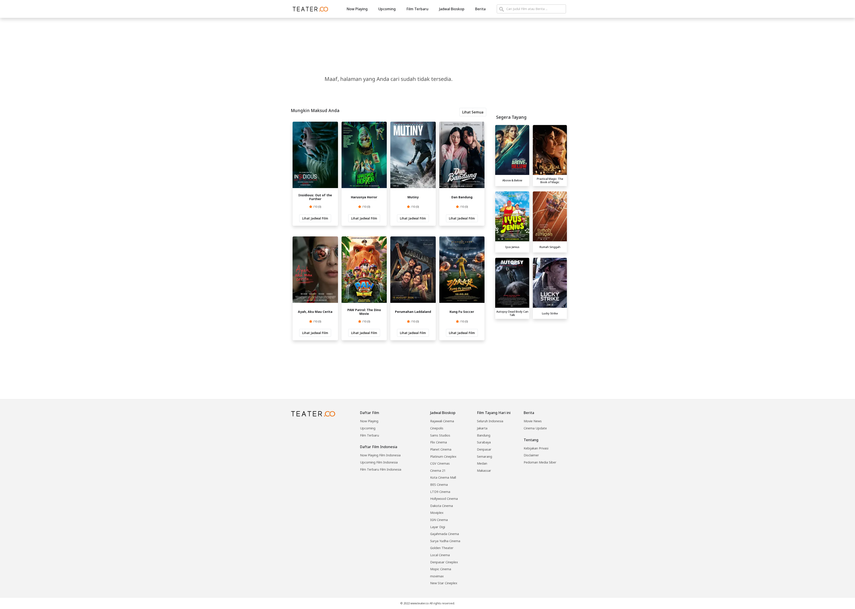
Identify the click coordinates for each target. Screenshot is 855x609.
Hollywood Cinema (444, 498)
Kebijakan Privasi (536, 448)
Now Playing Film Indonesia (380, 455)
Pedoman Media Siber (540, 462)
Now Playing (357, 8)
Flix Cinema (438, 442)
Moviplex (437, 513)
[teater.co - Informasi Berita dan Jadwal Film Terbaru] (309, 9)
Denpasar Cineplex (444, 562)
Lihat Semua (472, 112)
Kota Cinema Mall (443, 477)
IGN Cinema (439, 520)
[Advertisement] (531, 352)
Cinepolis (436, 428)
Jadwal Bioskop (451, 8)
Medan (482, 463)
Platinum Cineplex (443, 456)
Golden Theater (442, 548)
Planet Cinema (440, 449)
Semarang (484, 456)
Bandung (483, 435)
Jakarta (482, 428)
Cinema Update (535, 428)
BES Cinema (439, 484)
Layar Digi (437, 527)
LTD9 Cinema (440, 492)
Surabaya (484, 442)
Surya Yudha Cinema (445, 541)
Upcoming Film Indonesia (379, 462)
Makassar (484, 470)
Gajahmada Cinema (444, 534)
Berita (480, 8)
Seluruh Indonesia (490, 421)
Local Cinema (440, 555)
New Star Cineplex (443, 583)
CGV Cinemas (440, 463)
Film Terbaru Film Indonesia (380, 469)
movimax (437, 576)
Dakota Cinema (441, 506)
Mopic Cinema (440, 569)
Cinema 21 (438, 470)
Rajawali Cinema (442, 421)
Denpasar (484, 449)
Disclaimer (531, 455)
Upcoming (387, 8)
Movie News (533, 421)
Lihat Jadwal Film (315, 218)
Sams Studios (440, 435)
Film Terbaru (417, 8)
